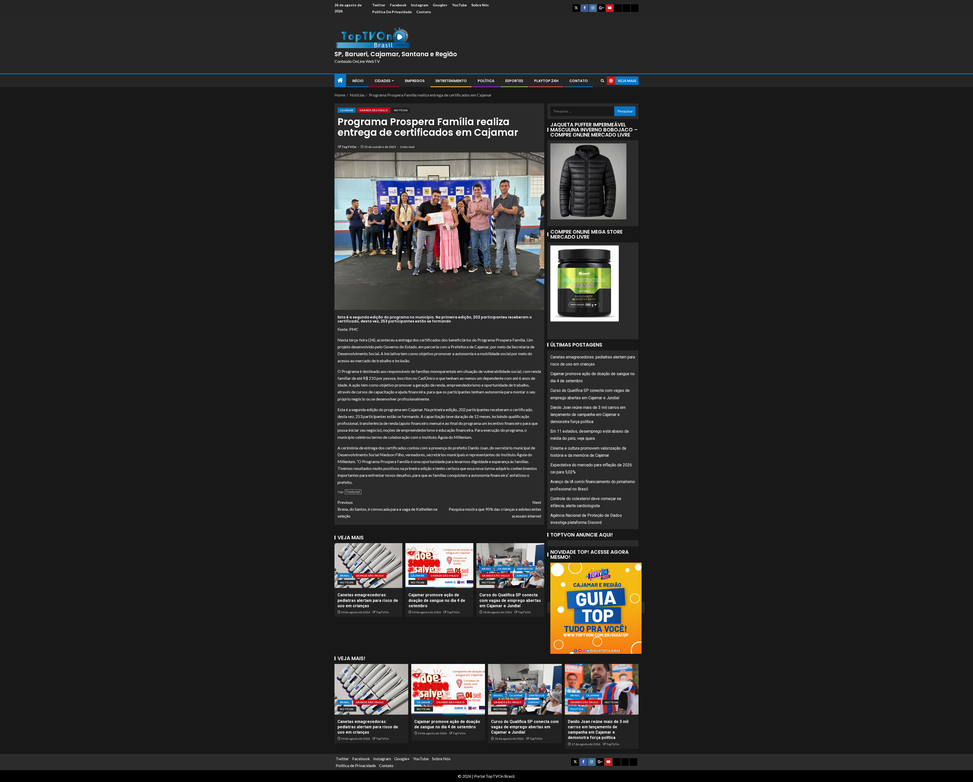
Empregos (415, 80)
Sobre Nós (480, 5)
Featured (353, 492)
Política (486, 80)
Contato (423, 12)
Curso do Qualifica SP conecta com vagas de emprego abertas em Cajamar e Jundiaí (510, 600)
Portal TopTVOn (488, 776)
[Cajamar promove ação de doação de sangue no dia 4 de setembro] (439, 565)
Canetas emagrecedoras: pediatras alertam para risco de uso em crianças (368, 600)
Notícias (401, 110)
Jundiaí (522, 575)
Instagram (419, 5)
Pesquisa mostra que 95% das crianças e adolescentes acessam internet (495, 509)
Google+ (440, 5)
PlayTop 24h (546, 80)
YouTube (459, 5)
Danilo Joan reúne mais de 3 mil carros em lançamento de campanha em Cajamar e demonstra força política (588, 414)
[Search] (602, 81)
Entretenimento (451, 80)
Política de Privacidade (392, 12)
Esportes (514, 80)
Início (358, 80)
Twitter (378, 5)
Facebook (398, 5)
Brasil (344, 575)
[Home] (340, 80)
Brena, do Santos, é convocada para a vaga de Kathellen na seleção (387, 509)
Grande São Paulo (374, 110)
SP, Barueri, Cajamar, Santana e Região (395, 54)
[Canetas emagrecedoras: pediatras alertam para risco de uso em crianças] (368, 565)
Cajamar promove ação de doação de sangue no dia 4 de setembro (436, 600)
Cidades (382, 80)
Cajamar (346, 110)
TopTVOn (349, 147)
